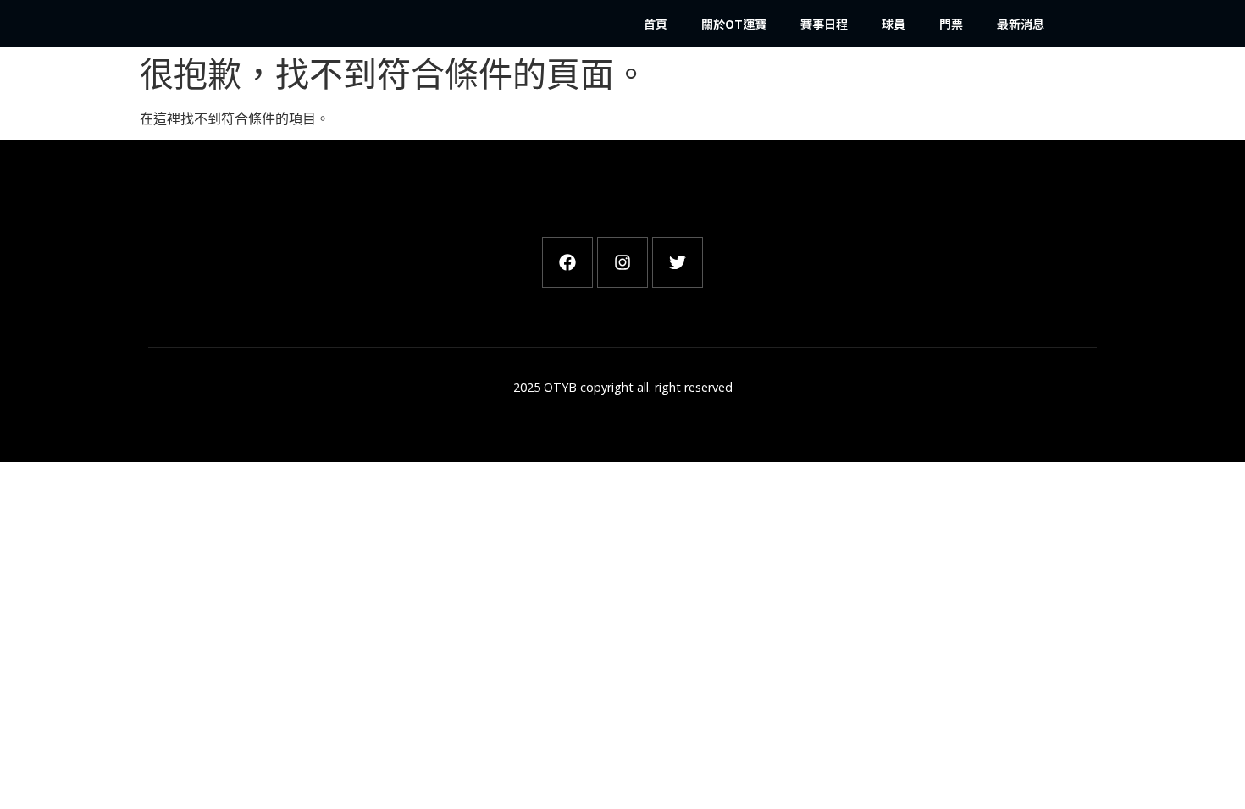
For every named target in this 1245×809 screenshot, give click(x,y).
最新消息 (1020, 23)
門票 (951, 23)
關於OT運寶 (733, 23)
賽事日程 (824, 23)
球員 (893, 23)
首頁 (655, 23)
